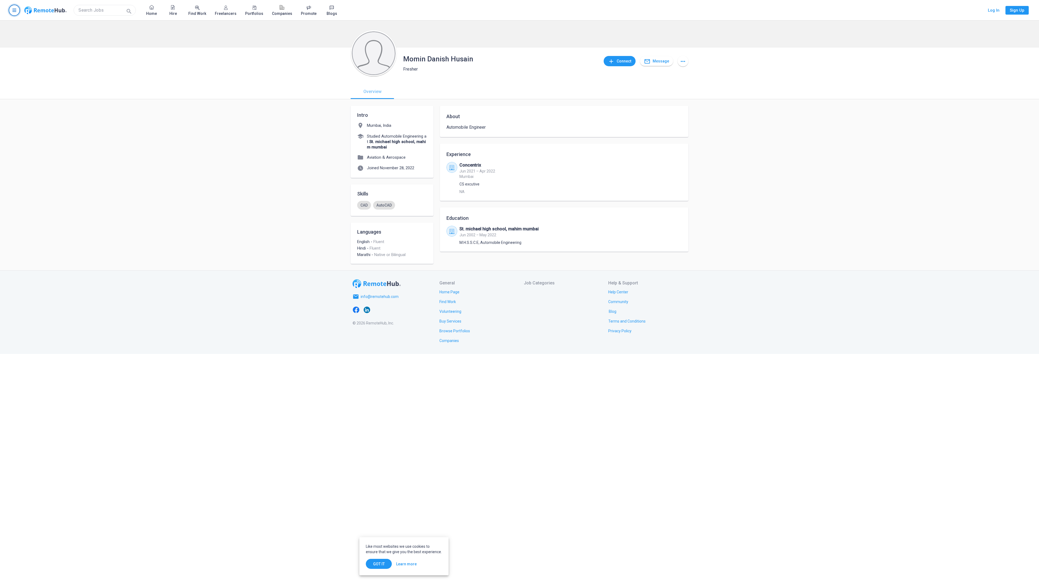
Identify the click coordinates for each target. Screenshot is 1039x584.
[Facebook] (356, 309)
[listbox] (392, 205)
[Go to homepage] (45, 10)
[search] (105, 10)
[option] (364, 205)
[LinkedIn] (366, 309)
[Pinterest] (399, 309)
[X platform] (377, 309)
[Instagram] (388, 309)
